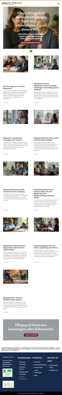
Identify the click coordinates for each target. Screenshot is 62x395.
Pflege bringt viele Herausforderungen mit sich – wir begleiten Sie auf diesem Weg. (31, 21)
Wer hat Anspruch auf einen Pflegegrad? (14, 87)
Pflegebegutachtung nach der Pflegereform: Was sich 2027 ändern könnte (14, 248)
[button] (58, 3)
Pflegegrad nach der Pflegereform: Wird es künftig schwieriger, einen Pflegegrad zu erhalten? (46, 87)
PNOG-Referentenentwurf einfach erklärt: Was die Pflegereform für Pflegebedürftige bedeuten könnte (44, 194)
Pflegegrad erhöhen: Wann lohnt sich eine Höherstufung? (46, 139)
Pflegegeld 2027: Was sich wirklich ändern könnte (12, 299)
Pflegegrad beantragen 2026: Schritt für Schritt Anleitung (14, 191)
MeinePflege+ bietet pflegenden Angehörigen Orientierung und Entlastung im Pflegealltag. (31, 36)
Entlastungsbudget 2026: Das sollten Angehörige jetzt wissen (46, 247)
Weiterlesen (5, 102)
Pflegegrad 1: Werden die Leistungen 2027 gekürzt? (12, 139)
